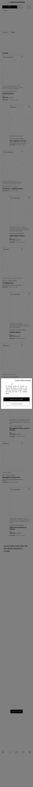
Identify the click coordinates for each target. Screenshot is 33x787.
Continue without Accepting (23, 380)
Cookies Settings (16, 404)
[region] (16, 393)
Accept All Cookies (16, 399)
